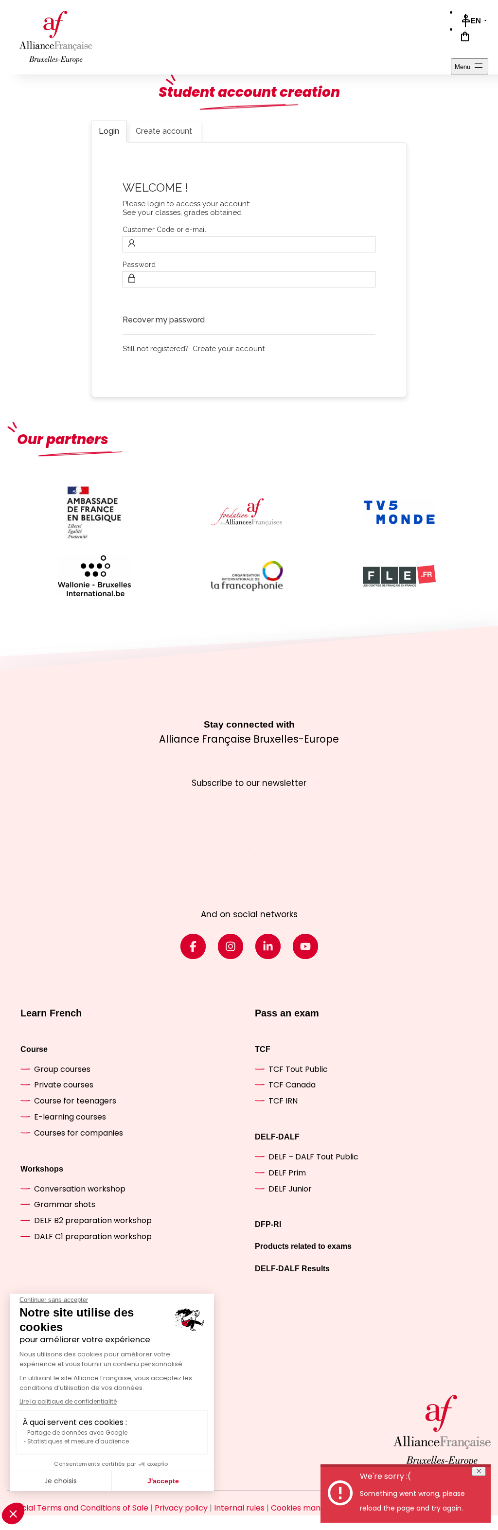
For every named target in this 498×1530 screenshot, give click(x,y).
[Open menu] (469, 66)
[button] (13, 1513)
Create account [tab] (164, 131)
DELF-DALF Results (292, 1268)
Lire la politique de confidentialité (68, 1401)
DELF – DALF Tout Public (313, 1156)
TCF (262, 1049)
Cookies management (313, 1507)
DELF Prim (287, 1172)
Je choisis (60, 1481)
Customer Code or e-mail (164, 229)
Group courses (62, 1069)
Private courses (63, 1084)
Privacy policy (181, 1507)
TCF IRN (283, 1100)
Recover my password (164, 319)
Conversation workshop (79, 1188)
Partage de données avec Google (77, 1432)
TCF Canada (292, 1084)
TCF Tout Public (298, 1069)
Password (139, 264)
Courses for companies (78, 1133)
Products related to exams (303, 1246)
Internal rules (239, 1507)
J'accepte (163, 1481)
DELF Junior (290, 1188)
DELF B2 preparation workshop (93, 1220)
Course (34, 1049)
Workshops (41, 1169)
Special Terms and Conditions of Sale (77, 1507)
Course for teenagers (75, 1100)
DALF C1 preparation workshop (93, 1236)
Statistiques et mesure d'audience (78, 1441)
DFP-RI (268, 1224)
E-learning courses (70, 1116)
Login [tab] (109, 131)
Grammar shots (64, 1204)
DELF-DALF (277, 1137)
